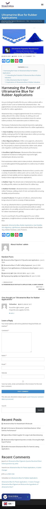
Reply (12, 313)
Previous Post (22, 283)
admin (15, 56)
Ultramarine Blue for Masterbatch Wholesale (17, 424)
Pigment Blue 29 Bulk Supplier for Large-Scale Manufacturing (22, 435)
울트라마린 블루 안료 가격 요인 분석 (14, 273)
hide (26, 67)
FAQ (21, 56)
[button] (16, 497)
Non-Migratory (6, 227)
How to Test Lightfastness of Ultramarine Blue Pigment (21, 268)
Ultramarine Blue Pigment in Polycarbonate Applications (21, 260)
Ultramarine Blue (14, 225)
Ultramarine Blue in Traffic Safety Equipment (17, 265)
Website (4, 373)
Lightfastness (16, 227)
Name (4, 355)
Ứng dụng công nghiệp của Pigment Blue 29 (17, 276)
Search (4, 406)
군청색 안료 (10, 474)
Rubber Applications (26, 225)
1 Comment (28, 56)
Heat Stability (37, 225)
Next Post (40, 288)
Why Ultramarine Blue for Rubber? (16, 80)
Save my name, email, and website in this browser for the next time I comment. (22, 385)
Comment (5, 330)
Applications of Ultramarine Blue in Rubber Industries (22, 82)
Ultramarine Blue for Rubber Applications (24, 478)
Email (4, 364)
